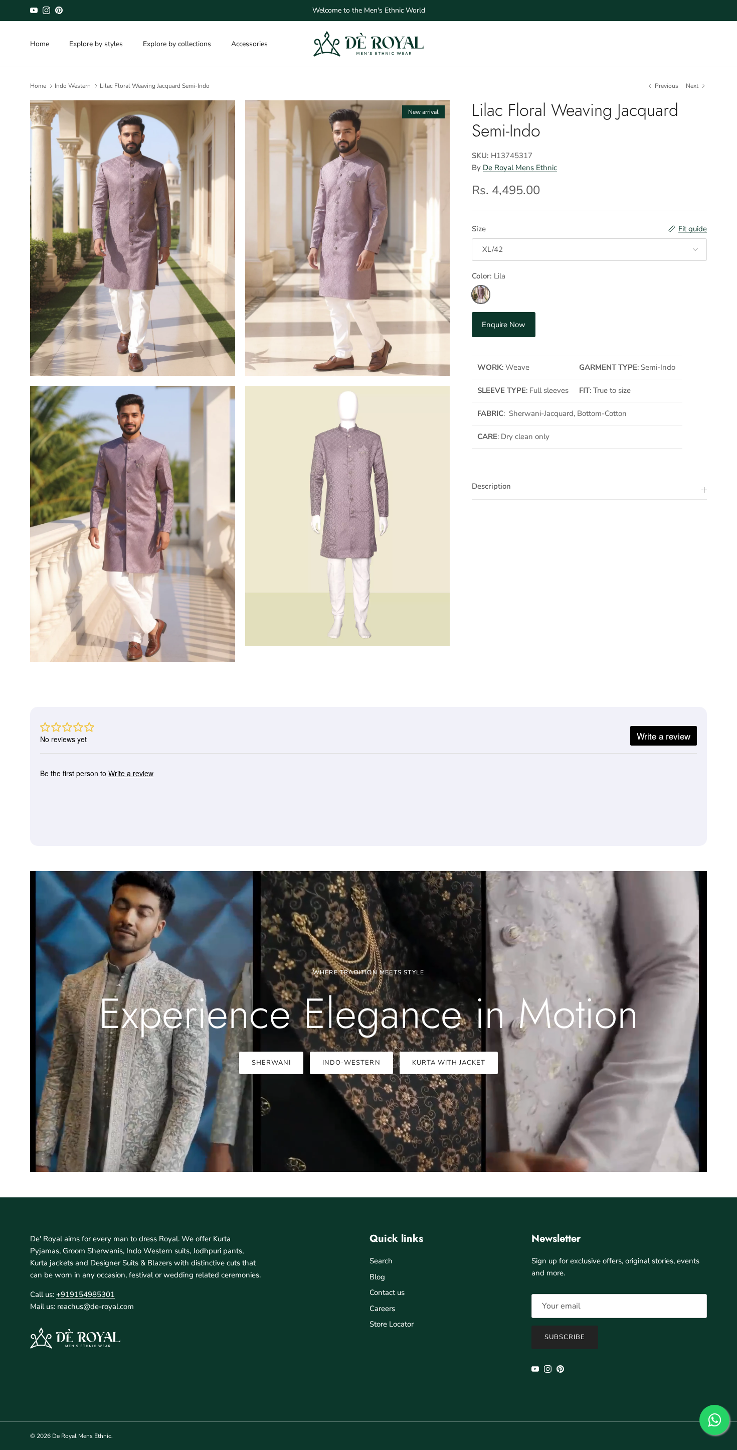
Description (491, 486)
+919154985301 (85, 1294)
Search (381, 1261)
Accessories (249, 44)
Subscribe (564, 1337)
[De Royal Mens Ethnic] (368, 44)
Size (479, 229)
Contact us (387, 1292)
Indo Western (73, 86)
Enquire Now (503, 325)
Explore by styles (96, 44)
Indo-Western (351, 1062)
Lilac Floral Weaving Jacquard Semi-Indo (155, 86)
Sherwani (271, 1062)
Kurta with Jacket (449, 1062)
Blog (377, 1277)
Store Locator (392, 1324)
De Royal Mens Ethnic (520, 168)
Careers (382, 1308)
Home (39, 44)
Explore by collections (177, 44)
